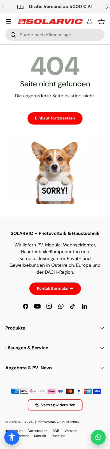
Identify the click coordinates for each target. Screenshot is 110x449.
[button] (101, 21)
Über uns (58, 435)
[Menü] (8, 21)
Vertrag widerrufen (58, 404)
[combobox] (55, 35)
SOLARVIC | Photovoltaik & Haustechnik (48, 422)
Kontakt (40, 435)
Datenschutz (37, 430)
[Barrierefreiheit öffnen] (11, 437)
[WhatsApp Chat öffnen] (98, 437)
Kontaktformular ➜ (55, 288)
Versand (71, 430)
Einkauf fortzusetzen (55, 118)
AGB (56, 430)
